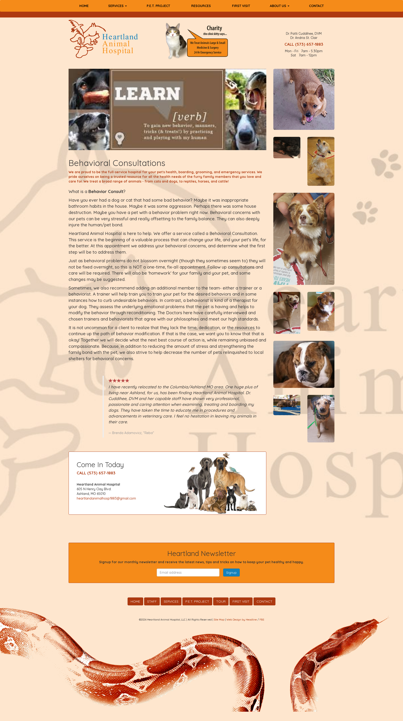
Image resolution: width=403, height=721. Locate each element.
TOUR (221, 601)
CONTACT (316, 6)
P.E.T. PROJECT (158, 6)
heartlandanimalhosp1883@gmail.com (106, 498)
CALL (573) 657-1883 (304, 44)
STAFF (152, 601)
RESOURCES (201, 6)
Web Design (233, 619)
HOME (84, 6)
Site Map (219, 619)
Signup (231, 572)
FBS (262, 619)
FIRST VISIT (241, 6)
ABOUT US (278, 6)
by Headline (249, 619)
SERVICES (116, 6)
